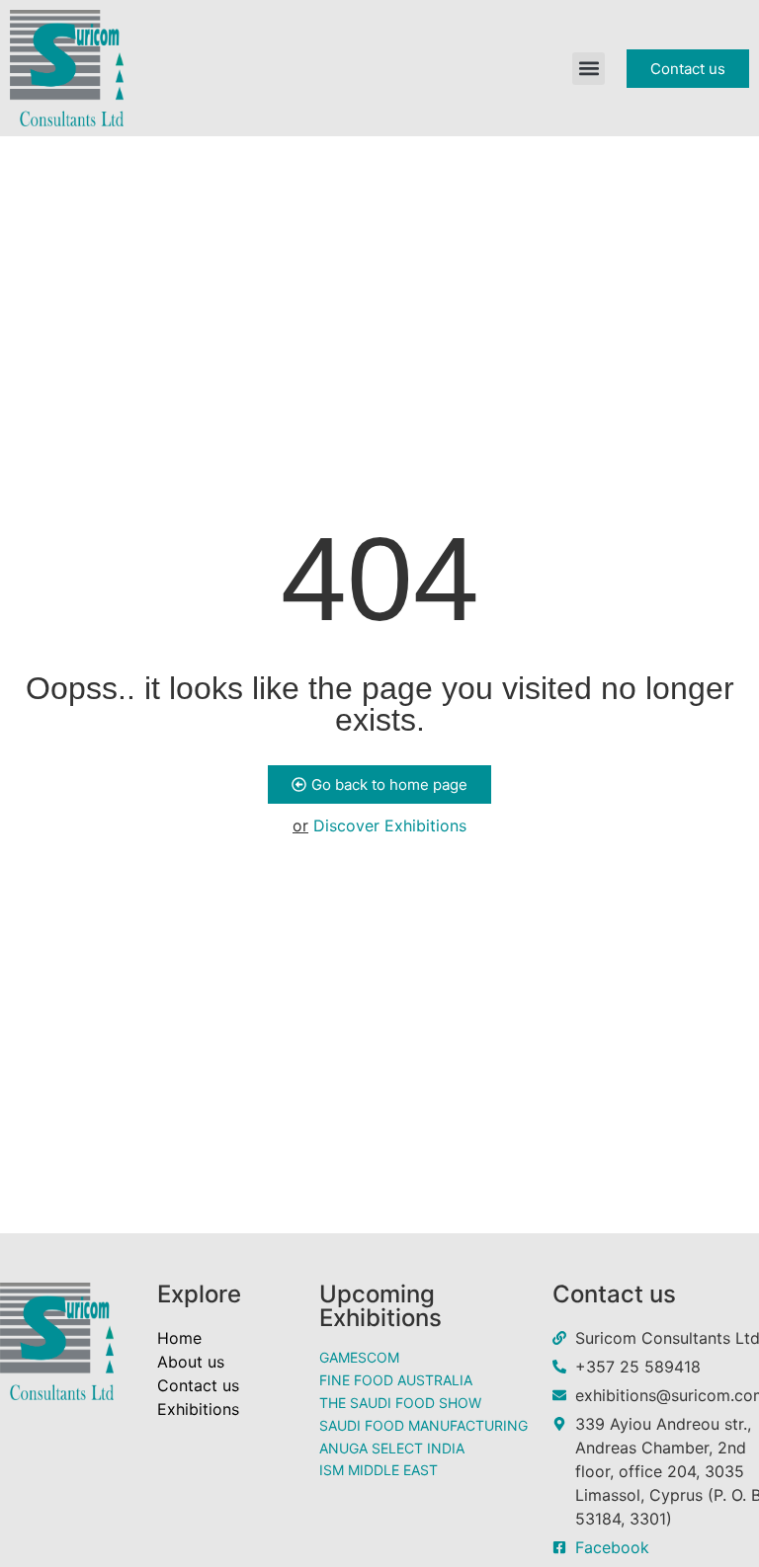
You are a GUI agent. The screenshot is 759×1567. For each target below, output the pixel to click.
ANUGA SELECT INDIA (391, 1448)
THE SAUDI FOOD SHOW (400, 1402)
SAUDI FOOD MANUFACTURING (423, 1425)
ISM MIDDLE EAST (378, 1469)
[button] (588, 68)
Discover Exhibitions (389, 825)
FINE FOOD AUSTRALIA (395, 1379)
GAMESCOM (359, 1357)
